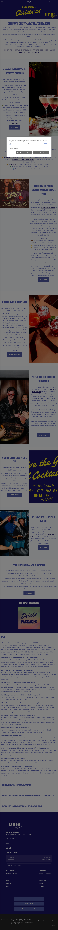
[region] (29, 147)
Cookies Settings (14, 148)
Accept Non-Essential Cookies (41, 152)
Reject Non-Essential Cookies (24, 152)
